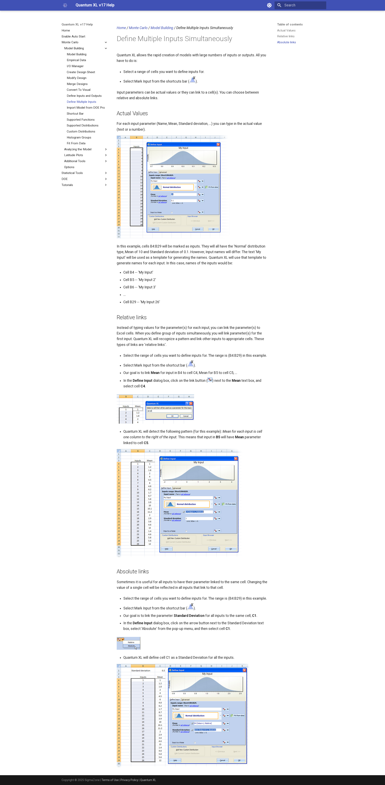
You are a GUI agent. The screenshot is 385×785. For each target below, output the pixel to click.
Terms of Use (110, 780)
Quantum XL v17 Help (77, 24)
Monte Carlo (138, 28)
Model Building (162, 28)
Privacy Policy (129, 780)
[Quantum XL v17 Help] (65, 5)
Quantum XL (148, 780)
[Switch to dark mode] (269, 5)
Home (121, 28)
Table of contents (290, 24)
